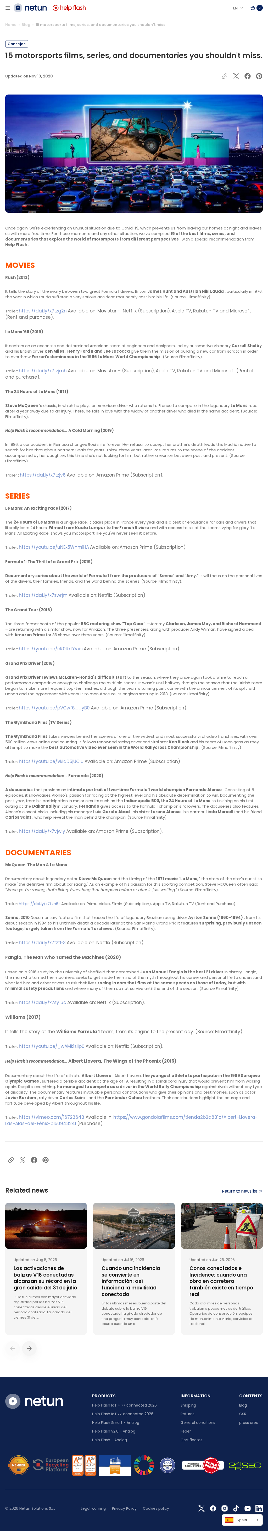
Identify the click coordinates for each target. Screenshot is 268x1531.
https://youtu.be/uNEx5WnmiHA (54, 547)
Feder (186, 1431)
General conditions (198, 1422)
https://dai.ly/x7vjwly (42, 831)
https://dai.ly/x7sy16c (42, 1002)
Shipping (188, 1405)
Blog (26, 24)
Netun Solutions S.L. (36, 1508)
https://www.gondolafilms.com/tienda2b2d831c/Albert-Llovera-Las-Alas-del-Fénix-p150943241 (131, 1120)
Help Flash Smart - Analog (115, 1422)
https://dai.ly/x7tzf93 (42, 942)
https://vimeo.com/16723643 (51, 1117)
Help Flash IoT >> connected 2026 (122, 1414)
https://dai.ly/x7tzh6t (39, 903)
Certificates (191, 1440)
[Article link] (46, 1269)
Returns (187, 1414)
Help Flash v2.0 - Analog (113, 1431)
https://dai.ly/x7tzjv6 (43, 475)
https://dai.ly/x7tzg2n (43, 311)
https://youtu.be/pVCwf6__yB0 (54, 708)
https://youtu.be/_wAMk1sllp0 (52, 1046)
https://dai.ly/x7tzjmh (43, 371)
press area (248, 1422)
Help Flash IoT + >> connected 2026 (124, 1405)
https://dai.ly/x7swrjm (43, 595)
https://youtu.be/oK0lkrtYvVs (51, 649)
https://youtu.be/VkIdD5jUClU (51, 761)
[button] (8, 8)
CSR (242, 1414)
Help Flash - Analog (109, 1440)
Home (10, 24)
